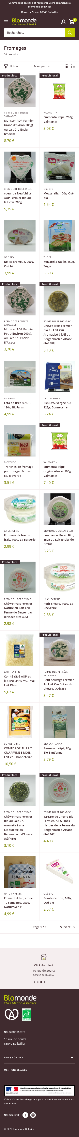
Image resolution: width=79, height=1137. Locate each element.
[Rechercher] (70, 32)
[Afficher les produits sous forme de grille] (66, 66)
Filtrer (14, 66)
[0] (71, 21)
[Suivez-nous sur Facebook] (25, 1115)
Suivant (65, 927)
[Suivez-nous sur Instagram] (33, 1115)
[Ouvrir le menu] (6, 21)
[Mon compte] (63, 22)
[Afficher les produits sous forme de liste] (73, 66)
